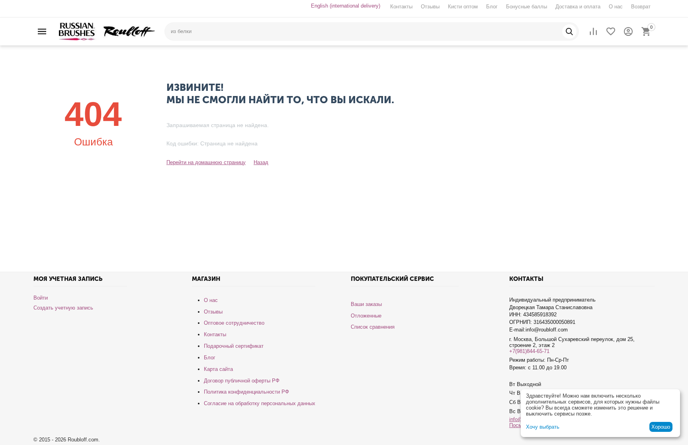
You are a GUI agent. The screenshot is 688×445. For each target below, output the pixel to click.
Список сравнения (373, 327)
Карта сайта (218, 369)
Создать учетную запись (63, 308)
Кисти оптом (463, 7)
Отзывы (430, 7)
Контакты (401, 7)
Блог (492, 7)
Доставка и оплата (577, 7)
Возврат (641, 7)
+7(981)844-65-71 (529, 351)
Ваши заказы (366, 304)
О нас (616, 7)
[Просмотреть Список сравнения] (593, 31)
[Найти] (569, 31)
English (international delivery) (345, 6)
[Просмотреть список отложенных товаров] (611, 31)
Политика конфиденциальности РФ (246, 392)
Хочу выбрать (542, 427)
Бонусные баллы (526, 7)
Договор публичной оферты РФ (242, 381)
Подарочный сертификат (234, 346)
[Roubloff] (107, 31)
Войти (40, 298)
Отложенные (366, 316)
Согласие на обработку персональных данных (259, 403)
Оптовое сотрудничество (234, 323)
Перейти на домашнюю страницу (206, 162)
